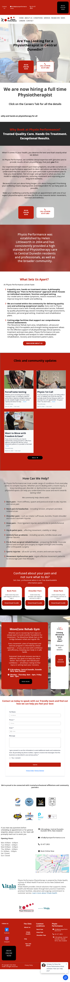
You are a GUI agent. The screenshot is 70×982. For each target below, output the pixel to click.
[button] (19, 389)
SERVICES (47, 18)
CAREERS (22, 21)
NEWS (63, 18)
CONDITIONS (38, 18)
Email (11, 728)
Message (12, 736)
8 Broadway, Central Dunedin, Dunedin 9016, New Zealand (52, 830)
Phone (11, 720)
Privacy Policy (30, 770)
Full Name (12, 712)
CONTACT (29, 21)
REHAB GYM (55, 18)
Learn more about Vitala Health (44, 893)
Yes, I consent (16, 758)
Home (21, 18)
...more (24, 401)
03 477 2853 (33, 7)
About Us (28, 18)
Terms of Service (39, 770)
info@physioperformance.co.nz (18, 7)
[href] (52, 863)
